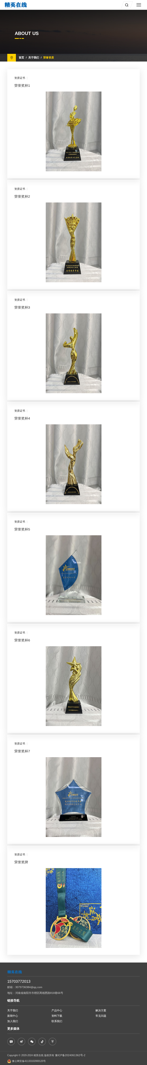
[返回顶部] (52, 1041)
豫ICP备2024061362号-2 (70, 1055)
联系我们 (56, 1021)
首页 (21, 57)
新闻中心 (12, 1015)
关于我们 (33, 57)
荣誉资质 (48, 57)
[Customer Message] (11, 1041)
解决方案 (101, 1010)
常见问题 (101, 1015)
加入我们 (12, 1021)
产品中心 (56, 1010)
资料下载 (56, 1015)
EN (116, 4)
